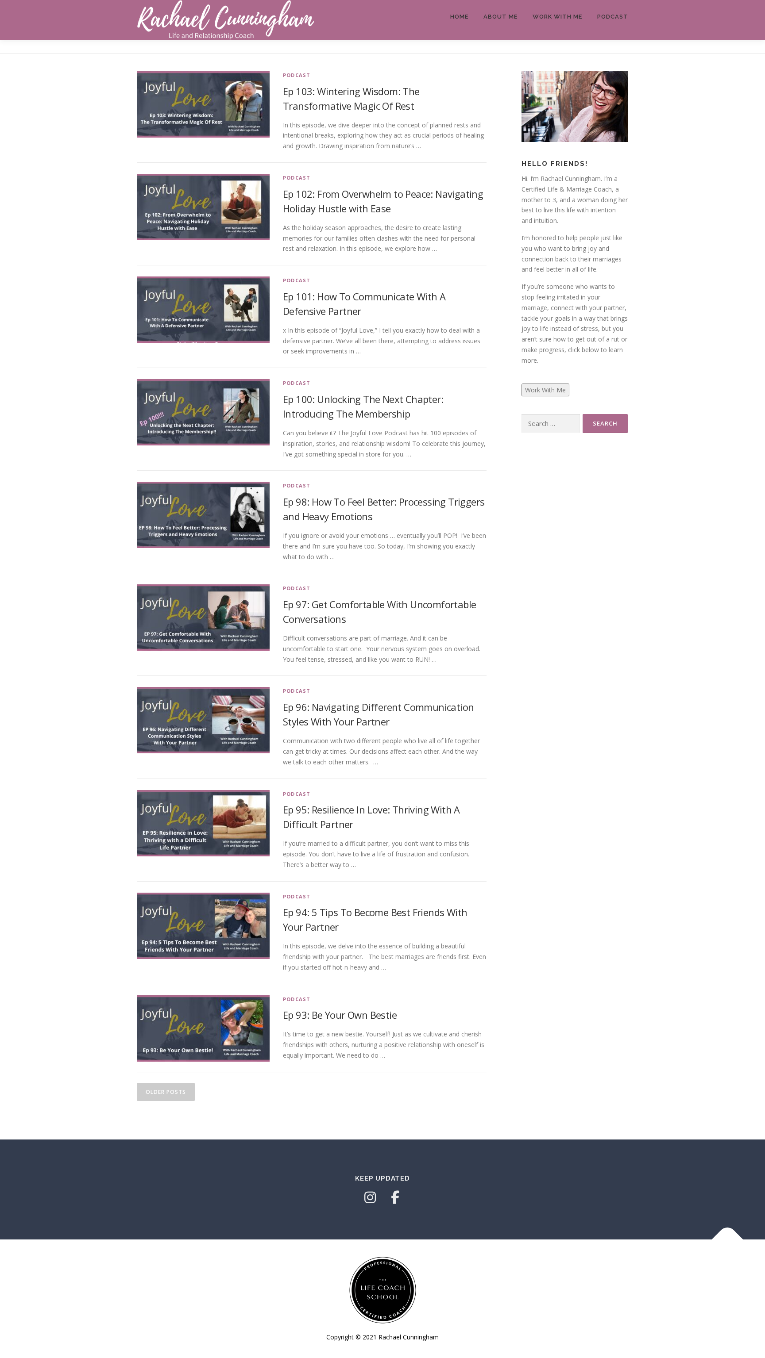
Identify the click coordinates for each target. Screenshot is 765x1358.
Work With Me (557, 16)
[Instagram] (370, 1197)
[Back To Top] (727, 1239)
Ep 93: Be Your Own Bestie (340, 1014)
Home (459, 16)
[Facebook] (395, 1197)
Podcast (612, 16)
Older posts (166, 1092)
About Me (500, 16)
